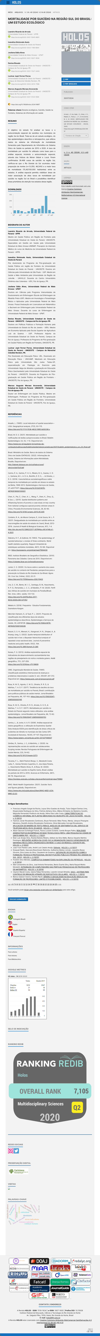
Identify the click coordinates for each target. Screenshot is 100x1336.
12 (24, 884)
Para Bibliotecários (14, 959)
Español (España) (19, 930)
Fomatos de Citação (73, 136)
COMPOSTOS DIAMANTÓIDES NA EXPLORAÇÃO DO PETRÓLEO (57, 860)
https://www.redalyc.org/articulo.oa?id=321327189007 (30, 738)
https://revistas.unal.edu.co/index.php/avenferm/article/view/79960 (35, 779)
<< (9, 884)
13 (26, 884)
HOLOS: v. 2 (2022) (21, 845)
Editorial (57, 848)
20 (43, 884)
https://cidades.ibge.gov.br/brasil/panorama (26, 562)
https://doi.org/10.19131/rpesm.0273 (22, 755)
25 (56, 884)
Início (10, 12)
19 (41, 884)
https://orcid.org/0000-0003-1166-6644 (25, 48)
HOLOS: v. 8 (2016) (36, 869)
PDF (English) (71, 84)
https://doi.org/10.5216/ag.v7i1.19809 (23, 664)
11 (22, 884)
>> (60, 884)
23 (51, 884)
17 (36, 884)
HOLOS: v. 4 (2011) (69, 848)
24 (53, 884)
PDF (66, 79)
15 (31, 884)
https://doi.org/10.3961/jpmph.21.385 (23, 647)
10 (19, 884)
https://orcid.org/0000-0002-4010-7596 (25, 84)
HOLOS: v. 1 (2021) (37, 835)
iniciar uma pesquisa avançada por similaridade (43, 890)
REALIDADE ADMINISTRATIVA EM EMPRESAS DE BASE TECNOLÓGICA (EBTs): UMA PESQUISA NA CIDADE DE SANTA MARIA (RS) (52, 833)
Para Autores (12, 955)
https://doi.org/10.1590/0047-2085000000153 (27, 717)
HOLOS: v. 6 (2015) (70, 879)
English (14, 924)
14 (29, 884)
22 (48, 884)
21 (46, 884)
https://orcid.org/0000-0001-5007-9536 (25, 58)
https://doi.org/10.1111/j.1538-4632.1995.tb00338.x (29, 429)
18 (39, 884)
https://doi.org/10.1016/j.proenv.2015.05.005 (26, 512)
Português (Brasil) (19, 919)
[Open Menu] (8, 2)
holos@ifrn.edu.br (53, 1318)
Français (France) (19, 936)
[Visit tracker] (9, 1189)
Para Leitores (12, 952)
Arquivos (19, 12)
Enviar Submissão (18, 899)
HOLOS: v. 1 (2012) (77, 874)
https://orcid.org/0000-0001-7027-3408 (25, 71)
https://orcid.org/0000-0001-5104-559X (25, 97)
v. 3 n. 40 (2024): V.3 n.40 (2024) (38, 12)
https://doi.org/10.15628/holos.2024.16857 (25, 104)
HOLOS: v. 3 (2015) (31, 857)
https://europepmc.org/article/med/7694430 (29, 550)
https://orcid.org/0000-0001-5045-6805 (25, 37)
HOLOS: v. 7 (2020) (51, 828)
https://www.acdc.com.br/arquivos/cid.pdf (37, 679)
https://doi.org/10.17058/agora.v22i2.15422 (25, 579)
